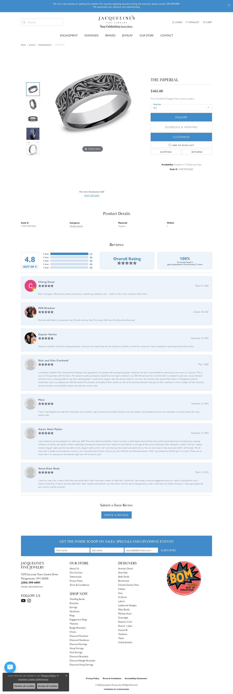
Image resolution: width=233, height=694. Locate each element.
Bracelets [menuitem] (74, 603)
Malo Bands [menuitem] (123, 609)
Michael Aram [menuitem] (125, 613)
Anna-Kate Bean (49, 468)
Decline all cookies (24, 686)
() (91, 253)
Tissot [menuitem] (121, 638)
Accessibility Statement (136, 678)
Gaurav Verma (47, 334)
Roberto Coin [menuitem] (125, 621)
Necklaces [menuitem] (74, 611)
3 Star (46, 260)
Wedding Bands (45, 45)
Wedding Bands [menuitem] (77, 599)
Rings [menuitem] (72, 615)
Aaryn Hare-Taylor (50, 429)
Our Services (76, 572)
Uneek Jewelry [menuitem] (125, 642)
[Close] (229, 5)
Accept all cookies (47, 686)
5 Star (46, 253)
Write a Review (116, 515)
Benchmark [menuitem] (123, 580)
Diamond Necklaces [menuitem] (79, 640)
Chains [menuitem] (73, 631)
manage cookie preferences (33, 679)
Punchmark (123, 689)
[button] (177, 22)
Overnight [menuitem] (123, 617)
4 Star (46, 257)
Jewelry (127, 35)
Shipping (165, 151)
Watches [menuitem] (74, 623)
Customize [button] (181, 137)
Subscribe (168, 550)
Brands (110, 35)
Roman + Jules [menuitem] (125, 625)
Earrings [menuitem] (73, 607)
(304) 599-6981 (91, 195)
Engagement (69, 35)
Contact (166, 35)
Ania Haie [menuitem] (123, 572)
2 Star (46, 264)
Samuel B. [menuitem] (123, 629)
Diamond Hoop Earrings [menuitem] (81, 664)
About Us (74, 568)
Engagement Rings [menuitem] (78, 619)
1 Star (46, 267)
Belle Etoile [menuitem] (123, 576)
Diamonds (91, 35)
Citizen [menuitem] (121, 588)
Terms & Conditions (79, 584)
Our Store (147, 35)
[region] (92, 119)
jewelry (32, 45)
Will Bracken (46, 308)
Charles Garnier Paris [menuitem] (128, 584)
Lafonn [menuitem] (121, 601)
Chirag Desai (46, 282)
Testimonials (75, 576)
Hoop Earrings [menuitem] (76, 648)
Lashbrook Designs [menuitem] (127, 605)
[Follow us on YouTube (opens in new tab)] (23, 601)
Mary (41, 400)
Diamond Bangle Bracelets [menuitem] (82, 660)
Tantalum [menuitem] (122, 634)
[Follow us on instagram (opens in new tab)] (29, 601)
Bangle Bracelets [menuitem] (77, 627)
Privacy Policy (76, 580)
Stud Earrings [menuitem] (76, 652)
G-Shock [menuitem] (122, 597)
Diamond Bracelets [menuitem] (79, 656)
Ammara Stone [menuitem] (125, 568)
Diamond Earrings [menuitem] (78, 644)
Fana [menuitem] (120, 593)
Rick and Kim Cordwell (53, 360)
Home (23, 45)
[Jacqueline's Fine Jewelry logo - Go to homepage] (116, 22)
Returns (197, 151)
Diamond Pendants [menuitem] (79, 635)
